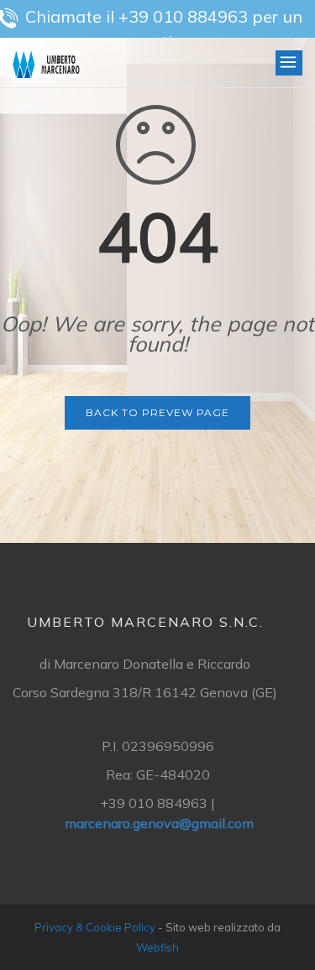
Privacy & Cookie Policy (94, 927)
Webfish (157, 947)
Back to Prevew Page (157, 412)
